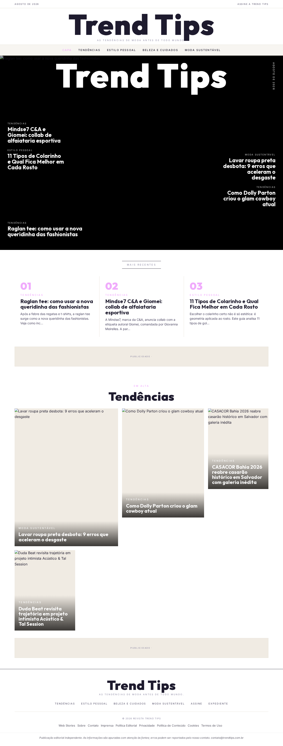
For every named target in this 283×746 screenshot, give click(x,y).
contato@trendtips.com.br (227, 737)
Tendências (89, 50)
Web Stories (67, 725)
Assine (196, 703)
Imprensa (107, 725)
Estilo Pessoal (121, 50)
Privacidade (147, 725)
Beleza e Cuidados (160, 50)
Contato (93, 725)
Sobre (81, 725)
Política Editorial (126, 725)
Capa (67, 50)
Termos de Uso (211, 725)
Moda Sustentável (203, 50)
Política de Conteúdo (171, 725)
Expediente (218, 703)
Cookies (193, 725)
